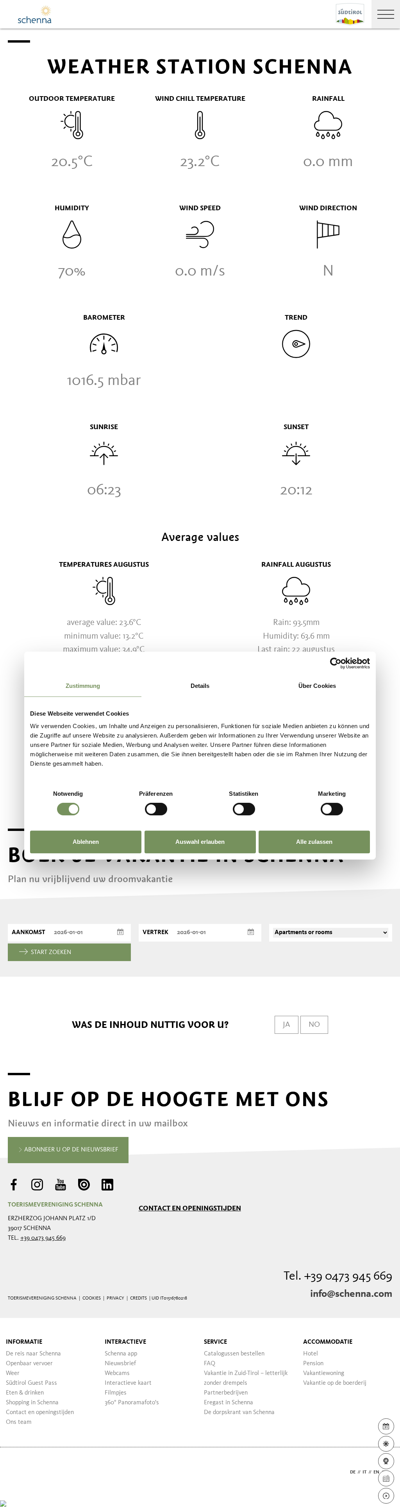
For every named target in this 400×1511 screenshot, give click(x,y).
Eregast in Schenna (228, 1403)
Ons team (19, 1422)
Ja (286, 1025)
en (376, 1472)
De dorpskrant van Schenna (239, 1412)
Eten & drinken (25, 1393)
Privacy (115, 1298)
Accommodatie (327, 1342)
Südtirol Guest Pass (31, 1383)
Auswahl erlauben (200, 841)
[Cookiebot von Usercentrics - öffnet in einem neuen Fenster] (336, 663)
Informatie (24, 1342)
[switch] (156, 809)
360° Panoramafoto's (132, 1403)
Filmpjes (116, 1393)
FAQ (209, 1364)
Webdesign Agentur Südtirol (17, 1472)
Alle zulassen (314, 841)
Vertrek (155, 932)
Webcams (117, 1373)
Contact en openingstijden (190, 1208)
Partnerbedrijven (226, 1393)
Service (215, 1342)
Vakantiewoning (323, 1373)
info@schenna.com (351, 1294)
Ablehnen (86, 841)
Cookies (91, 1298)
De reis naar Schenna (33, 1354)
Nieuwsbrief (120, 1364)
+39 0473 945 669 (43, 1238)
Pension (313, 1364)
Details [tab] (200, 685)
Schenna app (121, 1354)
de (352, 1472)
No (314, 1025)
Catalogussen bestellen (234, 1354)
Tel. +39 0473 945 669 (338, 1276)
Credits (138, 1298)
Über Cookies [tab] (317, 685)
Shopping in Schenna (32, 1403)
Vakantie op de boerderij (334, 1383)
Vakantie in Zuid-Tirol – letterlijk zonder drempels (246, 1378)
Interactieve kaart (128, 1383)
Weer (13, 1373)
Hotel (310, 1354)
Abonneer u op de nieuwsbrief (70, 1150)
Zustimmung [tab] (83, 685)
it (364, 1472)
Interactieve (125, 1342)
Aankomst (28, 932)
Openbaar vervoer (29, 1364)
